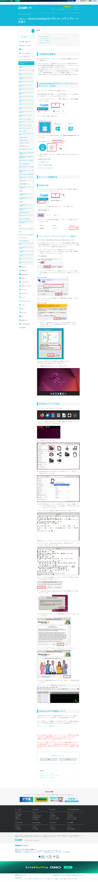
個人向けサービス (70, 878)
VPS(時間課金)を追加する (44, 162)
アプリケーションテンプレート (64, 12)
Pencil (66, 3)
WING (39, 3)
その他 (75, 878)
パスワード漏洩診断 (39, 850)
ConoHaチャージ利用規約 (33, 835)
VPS (43, 3)
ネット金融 (60, 878)
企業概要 (70, 836)
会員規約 (16, 835)
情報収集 (56, 878)
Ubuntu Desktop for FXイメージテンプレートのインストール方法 (54, 38)
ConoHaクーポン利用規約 (42, 835)
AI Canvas (62, 3)
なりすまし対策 (58, 852)
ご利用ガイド (53, 9)
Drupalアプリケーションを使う (47, 773)
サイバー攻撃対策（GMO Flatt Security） (48, 852)
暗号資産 (65, 878)
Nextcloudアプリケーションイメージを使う (50, 775)
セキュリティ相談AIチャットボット (57, 850)
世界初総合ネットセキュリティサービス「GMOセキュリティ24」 (25, 850)
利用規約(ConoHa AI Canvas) (67, 835)
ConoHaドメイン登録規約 (23, 835)
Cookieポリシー (65, 836)
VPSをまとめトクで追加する (45, 168)
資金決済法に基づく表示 (34, 836)
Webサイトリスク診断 (46, 850)
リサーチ (52, 878)
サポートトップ (21, 12)
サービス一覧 (72, 3)
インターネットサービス (18, 878)
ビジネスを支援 (34, 878)
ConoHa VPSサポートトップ (31, 12)
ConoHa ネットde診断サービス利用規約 (54, 835)
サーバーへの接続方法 (45, 40)
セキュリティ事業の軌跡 (66, 852)
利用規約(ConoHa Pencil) (77, 835)
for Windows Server (49, 3)
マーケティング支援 (47, 878)
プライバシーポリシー (58, 836)
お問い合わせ (77, 9)
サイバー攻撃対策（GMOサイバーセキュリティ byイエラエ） (31, 852)
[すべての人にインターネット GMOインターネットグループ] (88, 1)
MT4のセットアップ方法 (46, 42)
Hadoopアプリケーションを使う (47, 777)
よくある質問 (60, 9)
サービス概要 (75, 836)
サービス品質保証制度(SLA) (43, 836)
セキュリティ (40, 878)
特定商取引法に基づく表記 (24, 836)
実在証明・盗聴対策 (18, 852)
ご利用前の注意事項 (45, 36)
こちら (55, 94)
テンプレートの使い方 (51, 12)
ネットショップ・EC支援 (27, 878)
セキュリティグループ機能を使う (46, 726)
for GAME (56, 3)
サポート (78, 3)
